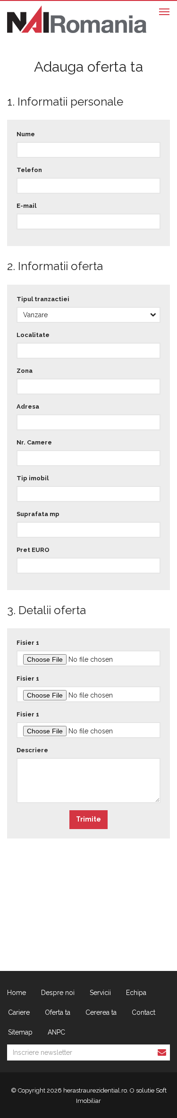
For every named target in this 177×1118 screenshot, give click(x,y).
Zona (25, 370)
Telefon (29, 169)
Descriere (32, 750)
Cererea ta (101, 1012)
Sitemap (20, 1032)
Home (16, 992)
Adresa (28, 406)
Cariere (19, 1012)
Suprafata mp (38, 514)
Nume (26, 134)
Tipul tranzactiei (43, 299)
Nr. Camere (34, 442)
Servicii (100, 992)
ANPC (56, 1032)
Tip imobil (33, 478)
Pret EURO (33, 549)
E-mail (26, 205)
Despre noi (58, 992)
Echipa (136, 992)
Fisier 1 (28, 642)
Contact (143, 1012)
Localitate (33, 334)
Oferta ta (57, 1012)
